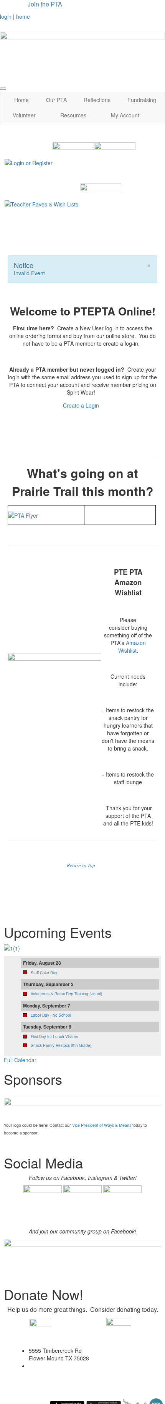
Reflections (97, 100)
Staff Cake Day (44, 972)
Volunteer (24, 115)
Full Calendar (20, 1060)
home (23, 16)
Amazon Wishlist (132, 646)
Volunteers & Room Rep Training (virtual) (66, 993)
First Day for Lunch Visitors (54, 1036)
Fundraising (141, 100)
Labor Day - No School (51, 1015)
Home (21, 100)
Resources (73, 115)
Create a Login (82, 405)
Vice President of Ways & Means (101, 1125)
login (6, 16)
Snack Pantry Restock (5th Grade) (61, 1045)
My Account (125, 115)
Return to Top (81, 865)
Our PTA (56, 100)
